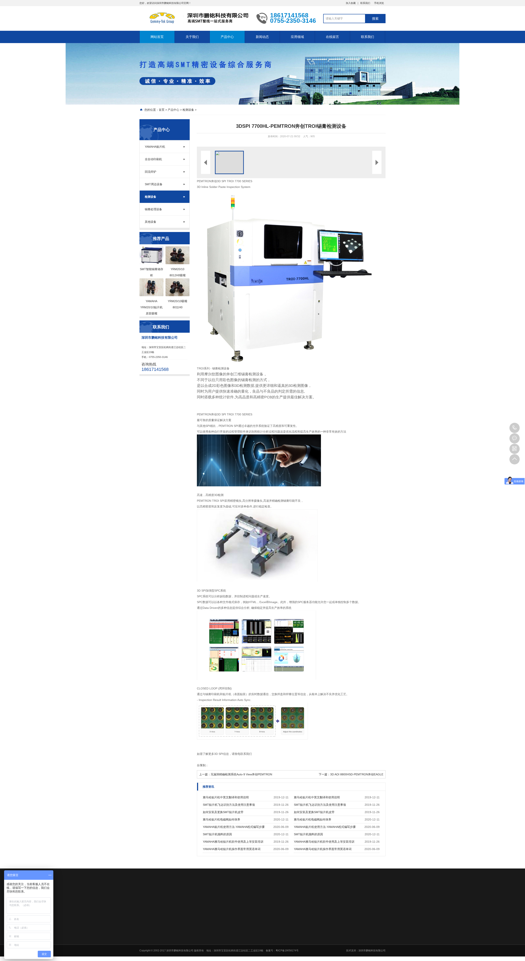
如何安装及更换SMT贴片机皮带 (223, 812)
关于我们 (192, 37)
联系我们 (365, 3)
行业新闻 (282, 926)
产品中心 (227, 37)
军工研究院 (312, 926)
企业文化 (224, 926)
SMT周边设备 (153, 184)
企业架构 (224, 931)
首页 (161, 109)
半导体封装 (312, 931)
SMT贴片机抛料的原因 (217, 834)
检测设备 (188, 109)
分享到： (202, 765)
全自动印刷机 (153, 159)
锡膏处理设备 (153, 209)
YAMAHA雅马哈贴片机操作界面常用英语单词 (231, 849)
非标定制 (311, 942)
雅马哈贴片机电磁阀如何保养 (221, 819)
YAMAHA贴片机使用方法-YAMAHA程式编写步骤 (234, 826)
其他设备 (150, 221)
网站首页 (157, 37)
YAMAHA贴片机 (155, 146)
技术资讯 (282, 931)
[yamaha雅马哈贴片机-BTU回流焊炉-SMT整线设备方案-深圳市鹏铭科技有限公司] (194, 18)
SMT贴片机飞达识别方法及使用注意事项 (229, 804)
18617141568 (514, 428)
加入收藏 (351, 3)
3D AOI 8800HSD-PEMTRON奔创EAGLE (356, 774)
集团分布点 (225, 937)
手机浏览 (379, 3)
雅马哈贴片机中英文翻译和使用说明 (226, 797)
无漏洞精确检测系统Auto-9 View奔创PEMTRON (241, 774)
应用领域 (297, 37)
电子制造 (311, 937)
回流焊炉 (150, 171)
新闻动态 (262, 37)
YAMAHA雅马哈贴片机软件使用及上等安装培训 (233, 841)
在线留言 (332, 37)
